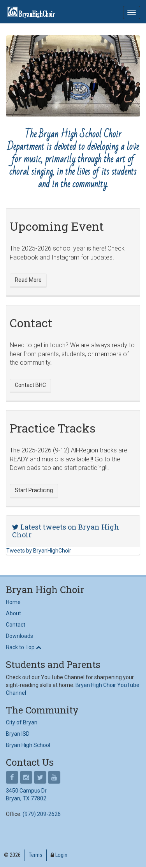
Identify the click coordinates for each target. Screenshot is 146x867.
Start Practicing (34, 490)
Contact (15, 625)
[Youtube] (54, 777)
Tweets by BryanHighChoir (38, 550)
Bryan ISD (18, 734)
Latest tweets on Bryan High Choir (65, 530)
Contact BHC (30, 385)
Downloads (19, 636)
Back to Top (21, 647)
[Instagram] (26, 777)
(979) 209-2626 (42, 814)
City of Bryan (21, 722)
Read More (28, 280)
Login (61, 855)
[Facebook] (12, 777)
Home (13, 602)
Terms (35, 855)
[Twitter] (40, 777)
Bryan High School (28, 745)
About (13, 613)
